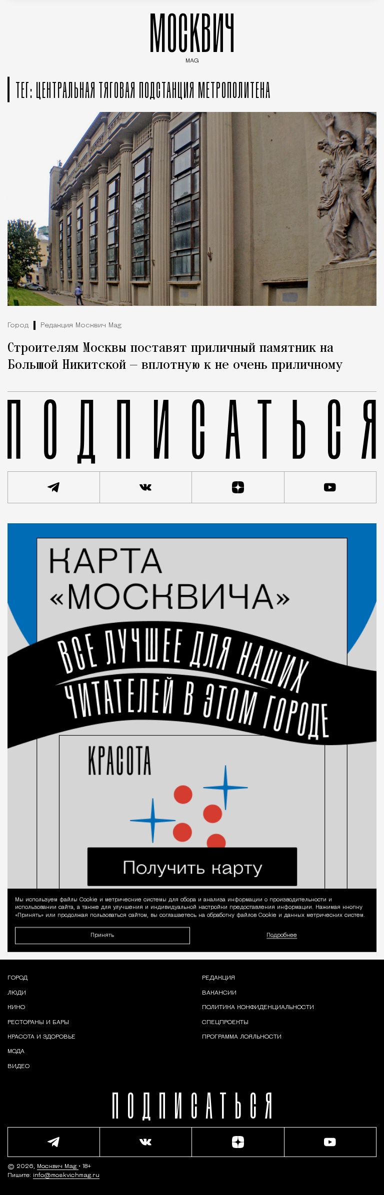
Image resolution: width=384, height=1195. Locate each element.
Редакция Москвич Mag (81, 325)
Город (18, 325)
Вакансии (219, 993)
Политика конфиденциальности (258, 1008)
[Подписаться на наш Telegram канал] (54, 487)
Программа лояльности (242, 1037)
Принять (102, 935)
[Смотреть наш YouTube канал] (330, 487)
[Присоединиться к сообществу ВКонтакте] (146, 487)
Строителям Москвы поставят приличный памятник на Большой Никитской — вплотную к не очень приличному (175, 356)
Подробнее (281, 935)
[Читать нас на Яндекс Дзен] (238, 487)
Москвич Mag (57, 1167)
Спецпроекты (225, 1023)
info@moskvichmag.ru (66, 1176)
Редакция (218, 978)
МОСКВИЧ (192, 35)
